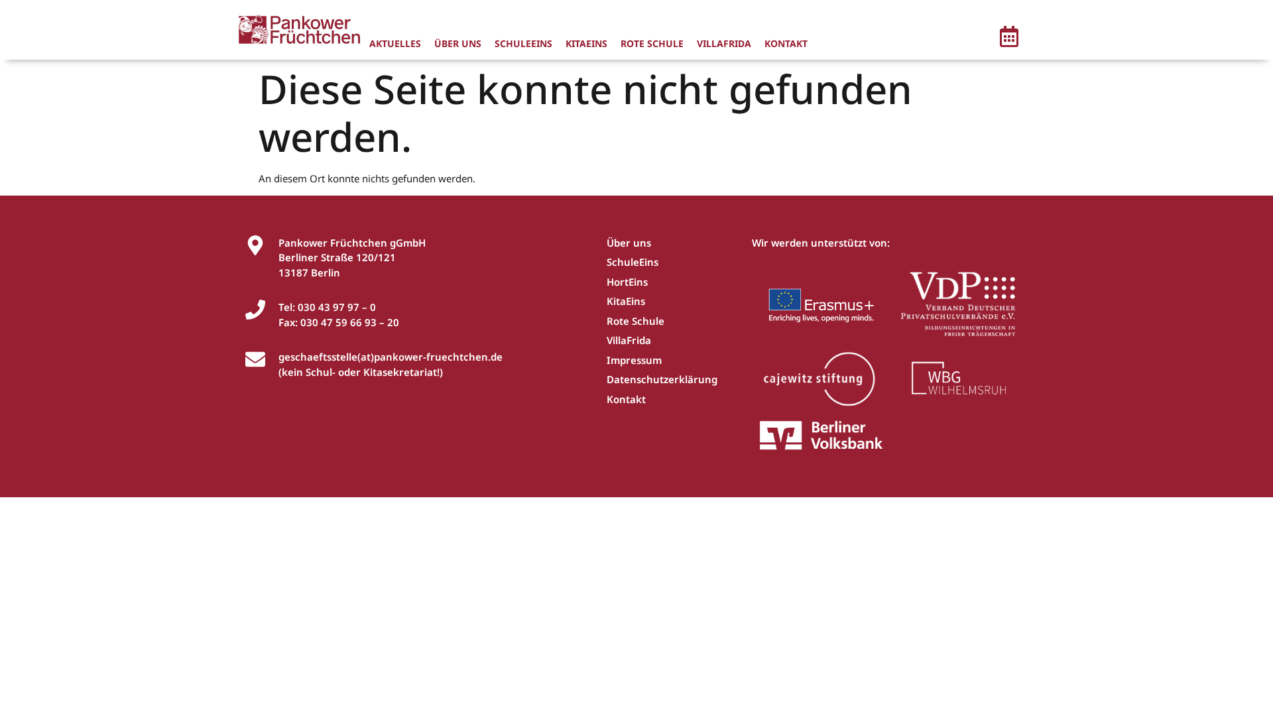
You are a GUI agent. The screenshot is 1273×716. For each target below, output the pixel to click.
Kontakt (786, 43)
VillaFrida (724, 43)
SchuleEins (523, 43)
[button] (1009, 38)
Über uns (457, 43)
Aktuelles (395, 43)
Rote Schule (652, 43)
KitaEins (586, 43)
